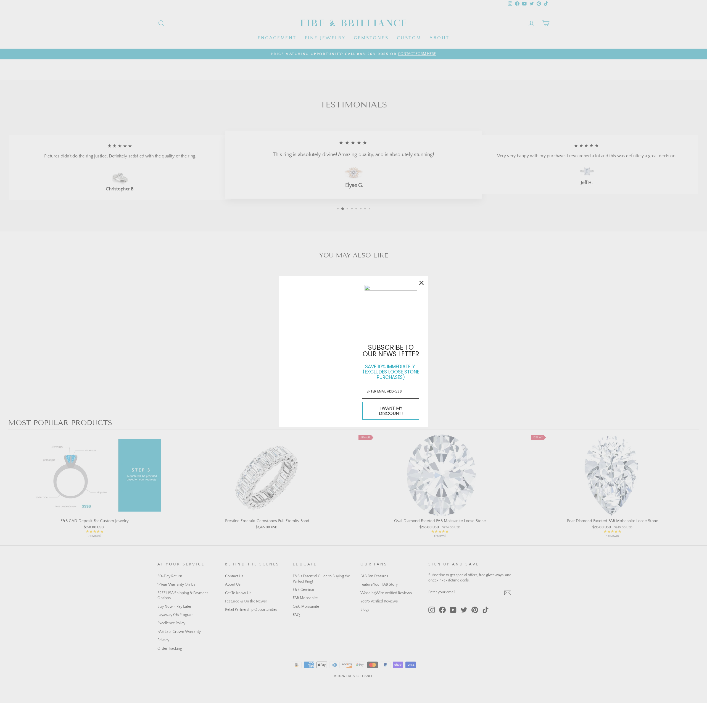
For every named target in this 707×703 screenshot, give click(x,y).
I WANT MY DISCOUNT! (391, 411)
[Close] (421, 282)
